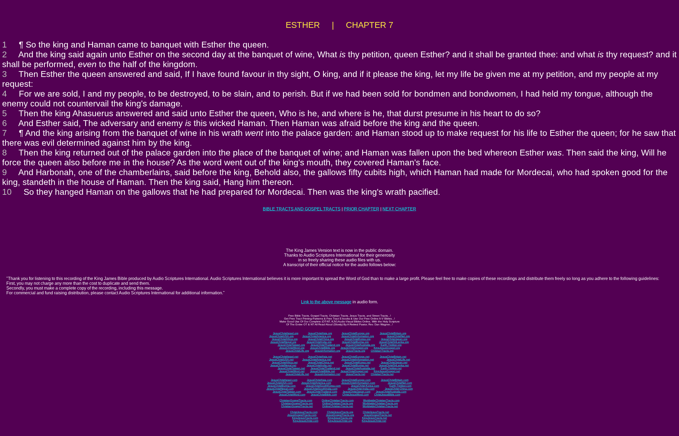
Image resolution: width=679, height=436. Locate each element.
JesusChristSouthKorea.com (323, 385)
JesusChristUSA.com (280, 382)
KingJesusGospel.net (387, 371)
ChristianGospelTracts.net (297, 406)
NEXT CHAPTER (399, 209)
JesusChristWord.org (291, 347)
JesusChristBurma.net (355, 365)
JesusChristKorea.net (357, 362)
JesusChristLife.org (297, 350)
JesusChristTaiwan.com (287, 391)
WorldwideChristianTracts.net (380, 406)
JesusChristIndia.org (319, 341)
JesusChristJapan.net (394, 362)
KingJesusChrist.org (340, 420)
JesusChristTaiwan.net (291, 368)
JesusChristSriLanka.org (394, 341)
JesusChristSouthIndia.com (320, 388)
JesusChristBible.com (324, 394)
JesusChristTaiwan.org (291, 344)
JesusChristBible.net (322, 371)
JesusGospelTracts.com (301, 414)
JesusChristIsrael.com (284, 379)
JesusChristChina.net (321, 362)
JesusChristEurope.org (355, 333)
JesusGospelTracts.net (378, 414)
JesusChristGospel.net (354, 371)
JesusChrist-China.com (399, 388)
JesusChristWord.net (291, 371)
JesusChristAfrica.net (285, 362)
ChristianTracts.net (382, 374)
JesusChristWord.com (292, 394)
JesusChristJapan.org (394, 339)
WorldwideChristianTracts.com (381, 400)
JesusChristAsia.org (320, 333)
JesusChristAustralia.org (360, 344)
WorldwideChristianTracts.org (380, 403)
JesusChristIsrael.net (285, 356)
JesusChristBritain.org (393, 333)
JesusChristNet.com (400, 382)
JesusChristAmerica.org (316, 336)
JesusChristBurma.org (355, 341)
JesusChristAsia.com (319, 379)
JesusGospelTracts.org (340, 414)
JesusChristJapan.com (356, 391)
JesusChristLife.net (398, 359)
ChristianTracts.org (382, 350)
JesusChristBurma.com (281, 385)
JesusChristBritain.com (394, 379)
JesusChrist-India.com (361, 388)
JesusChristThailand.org (325, 344)
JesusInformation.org (327, 350)
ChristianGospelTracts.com (296, 400)
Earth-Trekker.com (400, 385)
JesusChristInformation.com (358, 382)
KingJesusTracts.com (305, 417)
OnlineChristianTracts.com (338, 400)
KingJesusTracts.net (374, 417)
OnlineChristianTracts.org (337, 403)
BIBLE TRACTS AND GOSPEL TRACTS (302, 209)
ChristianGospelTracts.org (297, 403)
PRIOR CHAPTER (361, 209)
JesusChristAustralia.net (360, 368)
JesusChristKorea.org (357, 339)
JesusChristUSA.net (281, 359)
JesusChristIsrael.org (285, 333)
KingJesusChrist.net (374, 420)
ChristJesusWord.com (355, 394)
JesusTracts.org (355, 350)
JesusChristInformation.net (357, 359)
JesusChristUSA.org (281, 336)
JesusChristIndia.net (319, 365)
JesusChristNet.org (398, 336)
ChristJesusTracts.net (376, 412)
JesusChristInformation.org (357, 336)
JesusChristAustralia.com (391, 391)
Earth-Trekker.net (391, 368)
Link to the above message (326, 302)
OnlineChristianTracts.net (337, 406)
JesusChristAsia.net (320, 356)
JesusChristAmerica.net (316, 359)
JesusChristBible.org (322, 347)
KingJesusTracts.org (340, 417)
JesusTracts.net (355, 374)
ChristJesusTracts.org (340, 412)
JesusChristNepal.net (283, 365)
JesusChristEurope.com (356, 379)
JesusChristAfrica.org (285, 339)
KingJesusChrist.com (305, 420)
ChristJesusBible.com (387, 394)
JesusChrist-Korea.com (365, 385)
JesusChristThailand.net (325, 368)
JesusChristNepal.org (283, 341)
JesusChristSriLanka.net (394, 365)
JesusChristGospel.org (354, 347)
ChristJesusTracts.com (303, 412)
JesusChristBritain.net (393, 356)
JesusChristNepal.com (280, 388)
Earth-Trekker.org (391, 344)
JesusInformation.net (327, 374)
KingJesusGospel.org (387, 347)
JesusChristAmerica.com (316, 382)
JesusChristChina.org (321, 339)
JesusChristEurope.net (355, 356)
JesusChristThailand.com (322, 391)
